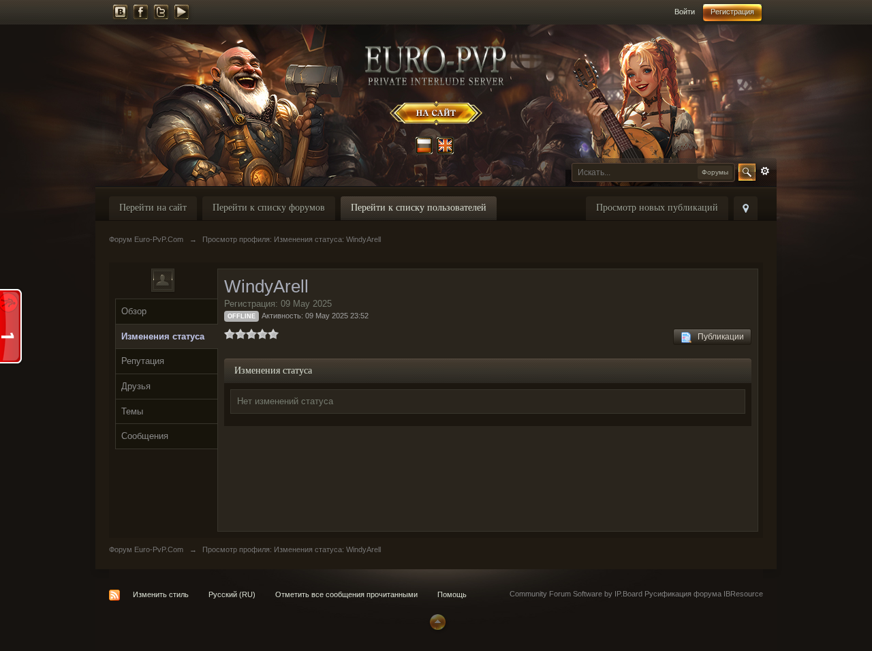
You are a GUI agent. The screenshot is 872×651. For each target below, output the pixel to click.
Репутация (142, 361)
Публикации (717, 337)
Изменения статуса (162, 336)
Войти (684, 11)
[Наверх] (436, 621)
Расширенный (765, 171)
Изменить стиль (161, 594)
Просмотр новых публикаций (657, 207)
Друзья (136, 386)
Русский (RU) (231, 594)
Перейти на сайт (153, 207)
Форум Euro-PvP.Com (146, 549)
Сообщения (144, 436)
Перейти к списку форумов (269, 207)
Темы (132, 411)
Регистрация (732, 11)
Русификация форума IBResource (702, 594)
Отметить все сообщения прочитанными (346, 594)
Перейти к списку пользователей (418, 207)
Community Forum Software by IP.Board (576, 594)
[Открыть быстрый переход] (746, 208)
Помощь (452, 594)
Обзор (133, 311)
